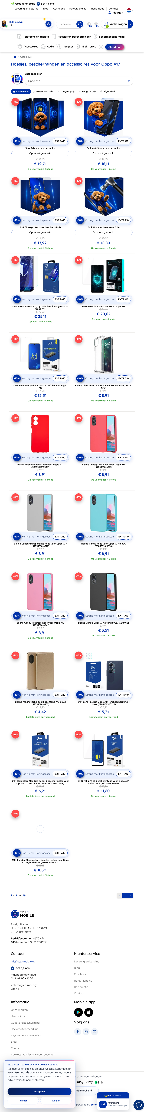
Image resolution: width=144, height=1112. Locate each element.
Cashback (59, 8)
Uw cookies (18, 1016)
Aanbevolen (22, 91)
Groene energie (25, 3)
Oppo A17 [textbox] (34, 81)
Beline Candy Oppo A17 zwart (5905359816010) (103, 622)
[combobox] (79, 81)
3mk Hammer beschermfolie (104, 227)
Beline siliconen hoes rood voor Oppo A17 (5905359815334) (40, 465)
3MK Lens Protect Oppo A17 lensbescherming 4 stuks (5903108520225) (104, 703)
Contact (113, 8)
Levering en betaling (26, 8)
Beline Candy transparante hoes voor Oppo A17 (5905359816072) (40, 544)
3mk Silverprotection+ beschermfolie (40, 227)
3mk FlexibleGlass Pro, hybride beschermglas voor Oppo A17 (40, 307)
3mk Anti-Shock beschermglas (103, 148)
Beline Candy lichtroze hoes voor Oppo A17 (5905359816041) (40, 624)
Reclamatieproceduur (24, 1029)
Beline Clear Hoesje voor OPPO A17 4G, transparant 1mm (103, 386)
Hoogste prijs (89, 91)
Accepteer (39, 1091)
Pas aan (23, 1100)
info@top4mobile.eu (23, 961)
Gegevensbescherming (25, 1022)
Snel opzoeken (33, 73)
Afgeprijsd (109, 91)
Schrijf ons (47, 3)
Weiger (56, 1100)
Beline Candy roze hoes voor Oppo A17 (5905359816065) (103, 465)
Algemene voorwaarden (26, 1035)
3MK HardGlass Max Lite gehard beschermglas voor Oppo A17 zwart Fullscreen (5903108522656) (40, 782)
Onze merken (19, 1009)
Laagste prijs (68, 91)
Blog (45, 8)
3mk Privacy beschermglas (40, 148)
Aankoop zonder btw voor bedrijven (33, 1054)
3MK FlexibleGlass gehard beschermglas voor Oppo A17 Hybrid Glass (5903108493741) (40, 861)
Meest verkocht (45, 91)
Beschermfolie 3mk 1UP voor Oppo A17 (103, 306)
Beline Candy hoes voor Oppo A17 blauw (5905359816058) (103, 544)
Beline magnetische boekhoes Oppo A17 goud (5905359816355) (40, 703)
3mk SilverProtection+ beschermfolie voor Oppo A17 (40, 386)
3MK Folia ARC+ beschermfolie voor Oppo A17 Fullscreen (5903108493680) (103, 782)
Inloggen (117, 12)
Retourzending (77, 8)
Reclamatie (97, 8)
